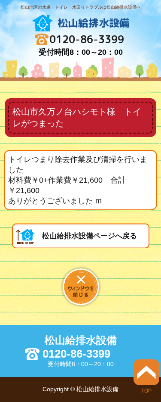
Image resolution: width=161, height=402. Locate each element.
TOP (146, 390)
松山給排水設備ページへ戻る (89, 236)
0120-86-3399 (86, 39)
